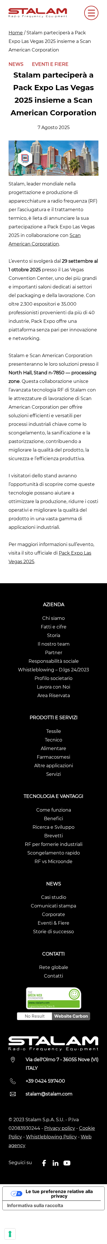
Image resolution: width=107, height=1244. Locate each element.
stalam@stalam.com (49, 1094)
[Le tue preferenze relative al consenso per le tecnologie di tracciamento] (10, 1234)
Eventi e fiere (50, 64)
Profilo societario (53, 678)
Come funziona (53, 810)
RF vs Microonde (53, 861)
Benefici (53, 818)
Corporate (53, 914)
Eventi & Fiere (53, 923)
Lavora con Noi (53, 687)
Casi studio (53, 897)
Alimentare (53, 748)
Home (16, 32)
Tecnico (53, 740)
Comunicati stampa (53, 906)
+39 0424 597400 (45, 1081)
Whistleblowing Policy (51, 1137)
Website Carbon (71, 1016)
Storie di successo (53, 931)
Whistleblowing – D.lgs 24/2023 (53, 670)
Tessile (53, 731)
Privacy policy (59, 1128)
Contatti (53, 976)
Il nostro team (54, 644)
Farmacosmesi (53, 757)
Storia (53, 635)
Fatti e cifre (53, 627)
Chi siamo (53, 618)
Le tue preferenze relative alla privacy (59, 1193)
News (16, 64)
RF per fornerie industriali (53, 844)
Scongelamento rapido (53, 853)
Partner (53, 652)
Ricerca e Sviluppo (53, 827)
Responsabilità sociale (54, 661)
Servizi (53, 774)
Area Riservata (53, 695)
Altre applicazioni (53, 765)
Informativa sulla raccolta (35, 1205)
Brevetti (53, 835)
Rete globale (53, 967)
